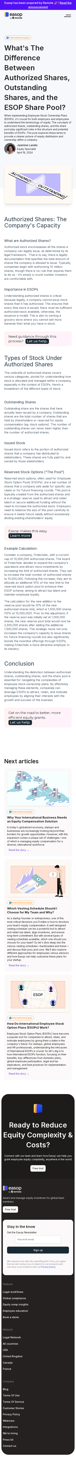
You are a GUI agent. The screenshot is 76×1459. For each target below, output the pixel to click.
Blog (5, 1389)
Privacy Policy (11, 1414)
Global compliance (14, 1298)
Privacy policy (48, 1267)
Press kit (8, 1439)
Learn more (20, 535)
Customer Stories (13, 1408)
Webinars (8, 1420)
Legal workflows (13, 1291)
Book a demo (11, 1317)
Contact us (9, 1445)
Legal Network (12, 1337)
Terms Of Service (13, 1401)
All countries (10, 1343)
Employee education (15, 1310)
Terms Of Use (11, 1395)
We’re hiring (10, 1433)
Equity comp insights (15, 1304)
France (7, 1368)
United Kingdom (12, 1356)
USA (5, 1349)
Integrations (10, 1426)
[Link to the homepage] (13, 16)
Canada (8, 1362)
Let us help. (37, 341)
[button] (66, 16)
